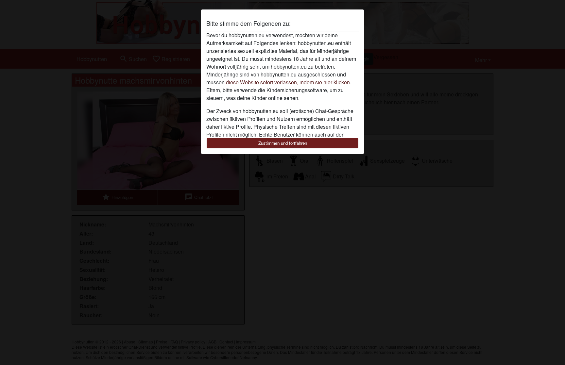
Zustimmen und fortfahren (282, 143)
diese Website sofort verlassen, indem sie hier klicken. (288, 82)
